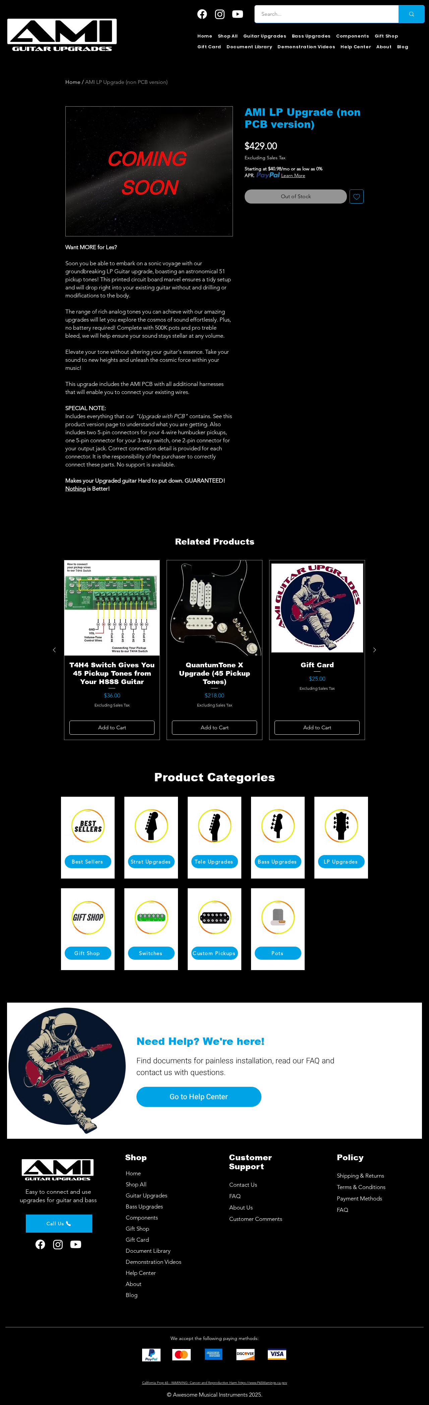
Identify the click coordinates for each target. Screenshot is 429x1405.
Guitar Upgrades (146, 1195)
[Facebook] (202, 14)
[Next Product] (375, 650)
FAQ (342, 1209)
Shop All (136, 1184)
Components (142, 1217)
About (133, 1284)
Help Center (141, 1273)
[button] (265, 36)
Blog (131, 1295)
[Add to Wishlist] (357, 196)
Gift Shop (137, 1228)
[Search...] (411, 14)
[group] (214, 650)
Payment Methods (360, 1198)
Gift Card (137, 1239)
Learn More (293, 175)
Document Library (148, 1250)
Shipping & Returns (360, 1175)
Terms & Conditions (361, 1187)
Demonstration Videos (153, 1261)
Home (72, 82)
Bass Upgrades (144, 1206)
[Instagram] (219, 14)
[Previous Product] (54, 650)
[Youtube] (237, 14)
